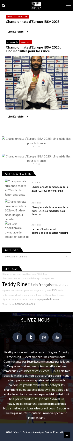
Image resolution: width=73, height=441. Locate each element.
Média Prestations (56, 432)
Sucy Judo (46, 290)
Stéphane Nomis (25, 303)
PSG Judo (57, 290)
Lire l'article (16, 31)
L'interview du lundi (11, 295)
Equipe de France (48, 299)
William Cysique (60, 285)
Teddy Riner (16, 284)
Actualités (12, 42)
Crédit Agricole (29, 274)
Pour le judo (57, 295)
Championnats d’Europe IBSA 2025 (33, 21)
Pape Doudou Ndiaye (12, 290)
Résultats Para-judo (17, 16)
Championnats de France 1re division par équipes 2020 (28, 278)
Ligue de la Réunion (11, 299)
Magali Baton (8, 304)
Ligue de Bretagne (31, 290)
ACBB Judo (42, 274)
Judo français (41, 285)
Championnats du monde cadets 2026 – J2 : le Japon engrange (50, 189)
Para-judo (25, 42)
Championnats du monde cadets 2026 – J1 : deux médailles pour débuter (50, 211)
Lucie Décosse (29, 299)
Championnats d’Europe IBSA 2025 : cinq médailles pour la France (33, 49)
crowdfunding (28, 295)
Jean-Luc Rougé (44, 295)
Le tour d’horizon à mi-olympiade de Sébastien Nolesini (50, 231)
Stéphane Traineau (11, 274)
